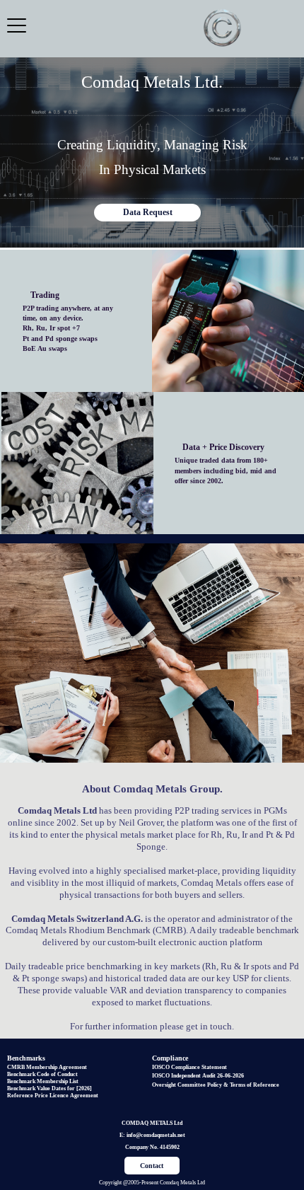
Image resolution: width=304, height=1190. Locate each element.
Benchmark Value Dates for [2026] (49, 1088)
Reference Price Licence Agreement (52, 1095)
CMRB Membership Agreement (47, 1067)
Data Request (148, 212)
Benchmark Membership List (42, 1081)
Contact (151, 1165)
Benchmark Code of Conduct (42, 1074)
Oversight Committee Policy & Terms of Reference (215, 1085)
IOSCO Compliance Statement (189, 1067)
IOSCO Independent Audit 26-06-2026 (198, 1076)
